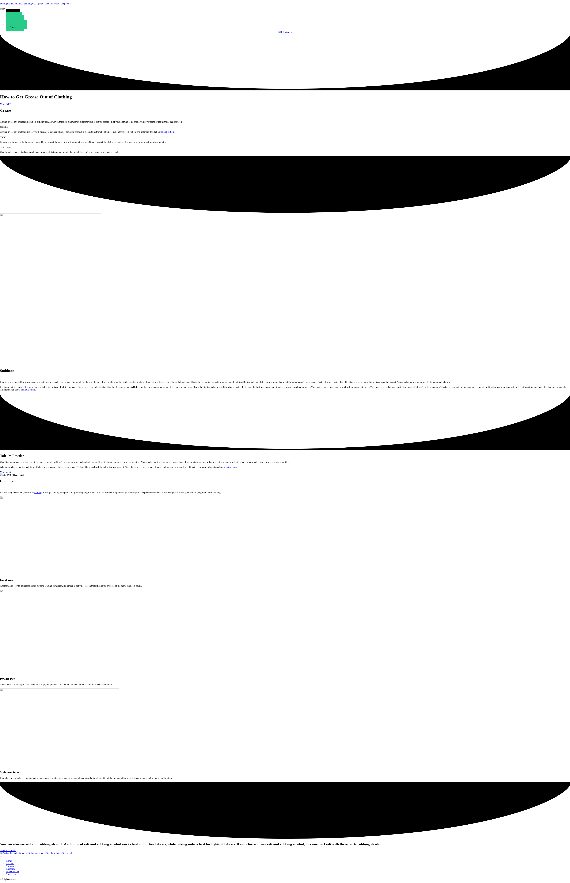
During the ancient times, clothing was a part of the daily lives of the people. (35, 3)
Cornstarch (11, 866)
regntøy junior (230, 467)
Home (9, 861)
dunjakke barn (167, 132)
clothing (38, 492)
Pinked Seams (12, 871)
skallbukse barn (28, 389)
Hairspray (10, 869)
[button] (285, 8)
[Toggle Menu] (1, 856)
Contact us (15, 27)
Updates (10, 863)
